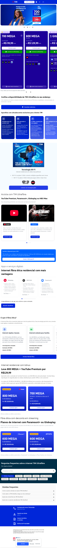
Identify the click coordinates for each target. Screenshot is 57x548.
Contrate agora (36, 23)
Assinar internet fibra (28, 356)
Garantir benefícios (8, 305)
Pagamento (23, 479)
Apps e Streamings (46, 476)
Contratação (27, 476)
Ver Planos (6, 293)
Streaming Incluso (6, 389)
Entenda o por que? (28, 540)
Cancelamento (32, 479)
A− (40, 2)
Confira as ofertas (29, 2)
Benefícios (4, 479)
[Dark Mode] (36, 2)
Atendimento (13, 479)
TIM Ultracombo (43, 479)
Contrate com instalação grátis (28, 187)
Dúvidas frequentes (8, 476)
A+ (43, 2)
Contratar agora (12, 48)
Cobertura (36, 476)
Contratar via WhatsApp (13, 51)
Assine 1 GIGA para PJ (28, 259)
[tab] (26, 242)
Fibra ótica (19, 476)
